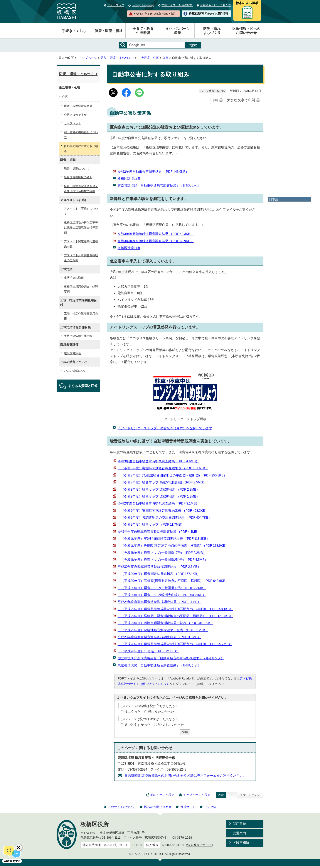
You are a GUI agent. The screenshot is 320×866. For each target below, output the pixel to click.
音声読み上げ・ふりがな (215, 5)
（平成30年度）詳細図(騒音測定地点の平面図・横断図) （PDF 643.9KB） (173, 581)
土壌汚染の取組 (74, 277)
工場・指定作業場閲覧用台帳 (81, 316)
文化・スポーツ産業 (177, 31)
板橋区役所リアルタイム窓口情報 (208, 13)
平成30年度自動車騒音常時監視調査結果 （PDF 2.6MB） (159, 566)
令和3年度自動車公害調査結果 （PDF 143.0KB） (153, 171)
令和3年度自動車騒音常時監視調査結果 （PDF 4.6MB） (158, 461)
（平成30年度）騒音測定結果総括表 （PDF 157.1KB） (159, 574)
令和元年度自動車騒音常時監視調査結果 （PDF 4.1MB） (159, 531)
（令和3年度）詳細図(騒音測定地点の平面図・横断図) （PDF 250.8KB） (172, 475)
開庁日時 (239, 824)
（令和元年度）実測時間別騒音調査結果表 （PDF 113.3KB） (164, 538)
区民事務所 (241, 842)
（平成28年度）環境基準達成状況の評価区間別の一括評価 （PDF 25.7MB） (175, 644)
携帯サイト (187, 807)
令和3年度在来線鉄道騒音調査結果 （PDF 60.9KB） (156, 241)
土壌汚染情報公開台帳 (78, 336)
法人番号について (199, 845)
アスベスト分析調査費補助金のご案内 (81, 258)
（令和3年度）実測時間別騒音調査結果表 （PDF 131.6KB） (163, 468)
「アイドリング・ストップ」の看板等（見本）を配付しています (165, 428)
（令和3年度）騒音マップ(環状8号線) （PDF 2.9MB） (159, 489)
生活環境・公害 (148, 58)
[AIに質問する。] (12, 854)
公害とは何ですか (75, 114)
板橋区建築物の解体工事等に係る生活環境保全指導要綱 (81, 227)
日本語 (273, 199)
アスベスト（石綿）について (81, 211)
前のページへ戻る (162, 794)
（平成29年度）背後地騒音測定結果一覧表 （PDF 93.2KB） (163, 630)
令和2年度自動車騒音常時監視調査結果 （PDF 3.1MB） (158, 503)
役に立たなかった (161, 711)
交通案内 (239, 833)
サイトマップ (115, 5)
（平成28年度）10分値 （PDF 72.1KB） (148, 651)
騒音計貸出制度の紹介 (78, 177)
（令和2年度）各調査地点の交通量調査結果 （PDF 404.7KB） (165, 517)
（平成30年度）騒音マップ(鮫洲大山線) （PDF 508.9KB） (162, 595)
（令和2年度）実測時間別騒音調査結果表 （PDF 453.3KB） (163, 510)
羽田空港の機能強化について (81, 135)
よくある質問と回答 (83, 386)
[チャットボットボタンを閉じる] (18, 847)
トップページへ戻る (197, 794)
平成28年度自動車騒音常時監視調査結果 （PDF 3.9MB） (159, 637)
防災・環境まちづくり (212, 31)
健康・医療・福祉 (109, 31)
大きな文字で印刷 (241, 100)
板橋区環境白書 (129, 178)
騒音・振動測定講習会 (78, 106)
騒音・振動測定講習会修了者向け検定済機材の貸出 (81, 189)
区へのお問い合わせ (158, 807)
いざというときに (156, 13)
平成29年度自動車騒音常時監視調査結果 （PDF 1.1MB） (159, 602)
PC (231, 795)
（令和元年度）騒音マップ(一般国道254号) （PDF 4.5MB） (163, 559)
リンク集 (210, 807)
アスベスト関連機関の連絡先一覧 (81, 244)
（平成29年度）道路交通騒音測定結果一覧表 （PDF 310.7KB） (165, 623)
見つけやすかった (137, 724)
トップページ (88, 58)
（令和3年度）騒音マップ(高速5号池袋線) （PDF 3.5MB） (162, 482)
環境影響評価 (72, 353)
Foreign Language (143, 5)
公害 (165, 58)
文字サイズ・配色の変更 (177, 5)
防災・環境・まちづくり (117, 58)
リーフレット (72, 123)
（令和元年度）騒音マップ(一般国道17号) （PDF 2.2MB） (162, 553)
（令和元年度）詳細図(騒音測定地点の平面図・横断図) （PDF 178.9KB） (173, 545)
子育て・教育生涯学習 (143, 31)
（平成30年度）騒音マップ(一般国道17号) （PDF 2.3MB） (162, 588)
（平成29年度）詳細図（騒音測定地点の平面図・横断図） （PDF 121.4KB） (175, 616)
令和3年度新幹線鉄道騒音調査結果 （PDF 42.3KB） (156, 234)
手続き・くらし (74, 31)
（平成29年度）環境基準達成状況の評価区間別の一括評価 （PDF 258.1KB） (175, 609)
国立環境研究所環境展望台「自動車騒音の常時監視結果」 (171, 658)
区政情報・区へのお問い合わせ (246, 31)
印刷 (215, 100)
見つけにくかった (171, 724)
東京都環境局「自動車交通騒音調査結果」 (159, 185)
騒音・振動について (76, 168)
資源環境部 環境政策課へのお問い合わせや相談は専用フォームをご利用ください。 (185, 775)
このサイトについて (121, 807)
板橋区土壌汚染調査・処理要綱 (81, 289)
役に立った (132, 711)
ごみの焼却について (76, 370)
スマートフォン (250, 795)
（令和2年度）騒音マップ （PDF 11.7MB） (151, 524)
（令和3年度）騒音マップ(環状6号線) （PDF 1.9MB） (159, 496)
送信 (185, 732)
